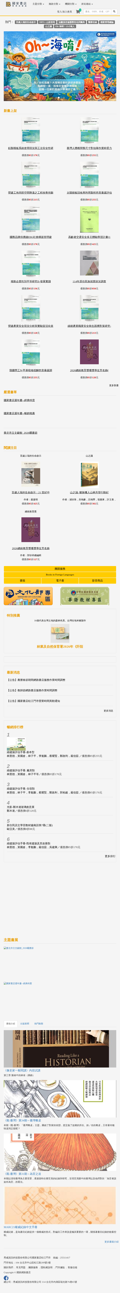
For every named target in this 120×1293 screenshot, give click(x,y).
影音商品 (97, 556)
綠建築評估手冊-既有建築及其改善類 (28, 819)
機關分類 (70, 4)
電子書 (60, 556)
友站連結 (86, 4)
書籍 (22, 556)
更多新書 (114, 362)
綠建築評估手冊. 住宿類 (21, 765)
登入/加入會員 (64, 11)
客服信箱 (72, 1244)
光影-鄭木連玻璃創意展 (20, 783)
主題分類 (37, 4)
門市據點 (60, 1244)
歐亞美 (11, 805)
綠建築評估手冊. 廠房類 (21, 746)
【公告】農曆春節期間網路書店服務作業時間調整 (36, 656)
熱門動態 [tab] (38, 1000)
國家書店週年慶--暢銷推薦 (19, 389)
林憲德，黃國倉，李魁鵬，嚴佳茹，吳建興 (32, 823)
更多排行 (110, 832)
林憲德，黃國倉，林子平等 (23, 750)
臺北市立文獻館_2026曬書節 (20, 409)
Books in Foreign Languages (60, 551)
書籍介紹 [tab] (10, 1000)
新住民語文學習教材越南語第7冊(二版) (30, 801)
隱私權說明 (46, 1244)
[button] (12, 55)
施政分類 (54, 4)
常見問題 (20, 1244)
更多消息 (108, 687)
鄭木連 (11, 786)
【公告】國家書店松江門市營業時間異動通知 (33, 677)
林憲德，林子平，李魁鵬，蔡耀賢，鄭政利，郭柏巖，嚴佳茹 (43, 768)
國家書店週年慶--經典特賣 (19, 376)
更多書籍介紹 (112, 1218)
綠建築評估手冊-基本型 (20, 728)
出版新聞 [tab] (24, 1000)
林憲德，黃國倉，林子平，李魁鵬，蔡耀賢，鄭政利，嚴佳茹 (43, 732)
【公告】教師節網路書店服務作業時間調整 (32, 666)
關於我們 (8, 1244)
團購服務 (60, 544)
